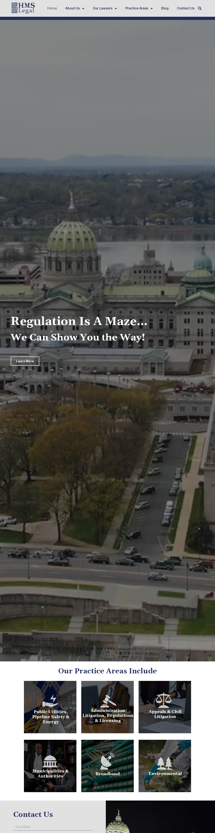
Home (52, 8)
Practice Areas (136, 8)
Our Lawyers (103, 8)
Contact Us (186, 8)
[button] (200, 8)
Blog (165, 8)
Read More (165, 721)
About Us (72, 8)
